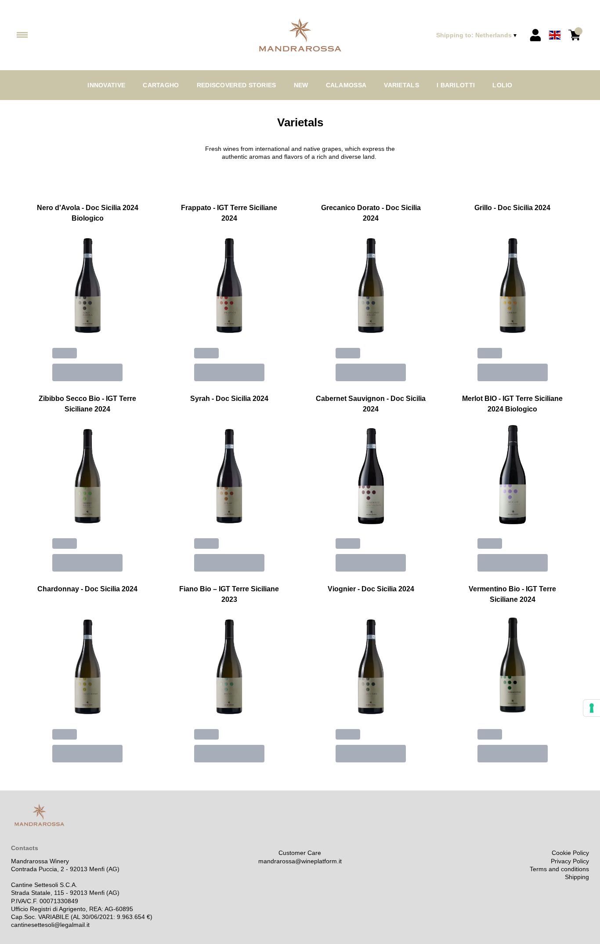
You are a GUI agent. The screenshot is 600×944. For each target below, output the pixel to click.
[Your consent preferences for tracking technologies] (591, 708)
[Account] (535, 35)
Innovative (106, 85)
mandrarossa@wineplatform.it (300, 861)
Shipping (577, 876)
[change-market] (477, 35)
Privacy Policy (570, 861)
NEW (301, 85)
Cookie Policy (570, 852)
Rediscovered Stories (236, 85)
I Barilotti (456, 85)
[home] (300, 35)
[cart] (574, 35)
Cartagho (161, 85)
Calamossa (346, 85)
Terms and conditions (559, 868)
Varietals (401, 85)
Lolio (502, 85)
